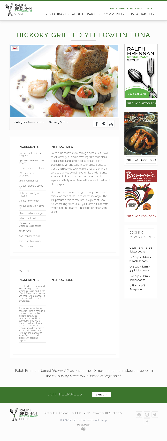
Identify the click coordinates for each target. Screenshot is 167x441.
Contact (64, 413)
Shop (149, 8)
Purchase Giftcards (141, 103)
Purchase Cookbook (141, 159)
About (78, 14)
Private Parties (102, 413)
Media (122, 8)
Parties (93, 14)
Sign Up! (101, 394)
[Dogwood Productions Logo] (83, 429)
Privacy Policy (83, 425)
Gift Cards (136, 8)
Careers (76, 413)
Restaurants (57, 14)
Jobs (112, 8)
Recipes (117, 413)
